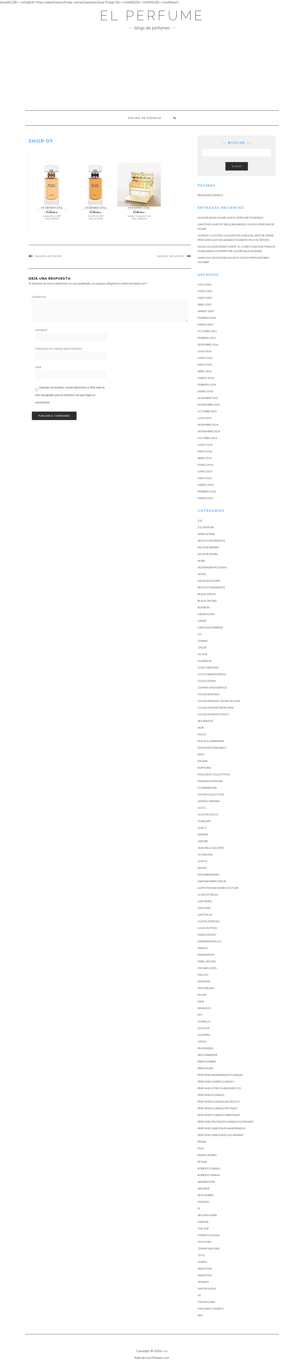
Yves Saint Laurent (211, 1308)
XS (199, 1295)
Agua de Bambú (208, 547)
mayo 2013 (205, 478)
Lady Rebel (205, 901)
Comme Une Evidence (212, 687)
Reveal (202, 1161)
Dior (201, 727)
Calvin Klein (206, 614)
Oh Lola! (204, 1028)
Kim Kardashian (208, 874)
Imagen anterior (48, 256)
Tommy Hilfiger (208, 1248)
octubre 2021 (207, 331)
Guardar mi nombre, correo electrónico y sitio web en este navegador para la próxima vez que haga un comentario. (70, 394)
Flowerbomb (207, 787)
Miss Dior (204, 981)
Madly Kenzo (207, 934)
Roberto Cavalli (209, 1168)
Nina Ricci (204, 1008)
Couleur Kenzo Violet (213, 714)
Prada (202, 1141)
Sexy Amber (205, 1195)
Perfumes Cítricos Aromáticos (219, 1088)
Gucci (202, 807)
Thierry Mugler (208, 1235)
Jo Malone (205, 854)
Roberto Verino (209, 1175)
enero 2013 (205, 498)
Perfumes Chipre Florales (216, 1081)
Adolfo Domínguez (211, 540)
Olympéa (204, 1034)
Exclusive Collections (214, 774)
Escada (203, 761)
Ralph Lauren (207, 1155)
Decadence (205, 721)
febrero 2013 (207, 491)
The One (203, 1228)
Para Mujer (205, 1068)
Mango (203, 948)
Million (203, 974)
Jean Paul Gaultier (211, 847)
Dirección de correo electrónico (58, 348)
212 (200, 520)
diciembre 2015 (208, 398)
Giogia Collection (211, 794)
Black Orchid (207, 600)
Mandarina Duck (209, 941)
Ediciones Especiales (212, 747)
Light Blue (205, 914)
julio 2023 (205, 284)
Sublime (203, 1221)
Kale (165, 1351)
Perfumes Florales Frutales (217, 1108)
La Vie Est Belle (208, 894)
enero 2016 (205, 391)
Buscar (236, 166)
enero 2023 (205, 324)
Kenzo (202, 867)
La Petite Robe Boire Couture (218, 888)
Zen (200, 1315)
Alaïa (201, 560)
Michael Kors (207, 968)
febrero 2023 (207, 317)
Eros (201, 754)
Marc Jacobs (207, 961)
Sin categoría (207, 1215)
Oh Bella (204, 1021)
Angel (202, 574)
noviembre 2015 (209, 404)
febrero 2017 (207, 337)
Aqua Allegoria (209, 580)
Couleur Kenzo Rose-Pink (216, 707)
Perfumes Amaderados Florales (220, 1075)
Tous (201, 1255)
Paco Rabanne (208, 1054)
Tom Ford (204, 1241)
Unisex (202, 1261)
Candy (202, 620)
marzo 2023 (206, 311)
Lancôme (204, 908)
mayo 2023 (205, 297)
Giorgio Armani (209, 801)
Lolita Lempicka (209, 921)
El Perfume (152, 15)
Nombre (41, 330)
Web (38, 367)
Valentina (205, 1268)
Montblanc (206, 988)
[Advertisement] (152, 70)
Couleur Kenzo (209, 694)
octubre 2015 (207, 411)
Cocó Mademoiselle (212, 674)
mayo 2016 (205, 364)
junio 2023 (205, 291)
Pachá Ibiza (205, 1048)
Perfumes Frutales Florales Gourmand (225, 1121)
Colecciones (207, 680)
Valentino (205, 1275)
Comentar (39, 297)
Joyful (202, 861)
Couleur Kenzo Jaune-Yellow (219, 701)
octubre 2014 (207, 438)
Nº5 (200, 1014)
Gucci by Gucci (208, 814)
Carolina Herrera (210, 627)
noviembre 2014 (209, 431)
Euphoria (204, 767)
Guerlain (204, 821)
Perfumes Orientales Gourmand (220, 1135)
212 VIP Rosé (206, 527)
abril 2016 (204, 371)
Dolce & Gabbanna (211, 741)
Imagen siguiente (170, 256)
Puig (201, 1148)
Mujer (202, 994)
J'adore (203, 841)
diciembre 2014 (208, 424)
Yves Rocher (206, 1302)
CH (199, 634)
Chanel (203, 640)
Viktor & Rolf (207, 1288)
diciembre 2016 (208, 344)
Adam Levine (206, 534)
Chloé (202, 647)
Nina (201, 1001)
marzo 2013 (206, 484)
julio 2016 (205, 351)
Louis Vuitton (207, 928)
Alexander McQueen (212, 567)
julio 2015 (205, 418)
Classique (205, 660)
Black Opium (206, 594)
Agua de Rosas (208, 554)
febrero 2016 (207, 384)
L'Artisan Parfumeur (212, 881)
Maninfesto (206, 954)
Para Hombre (207, 1061)
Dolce (202, 734)
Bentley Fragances (211, 587)
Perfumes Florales (211, 1095)
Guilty (202, 827)
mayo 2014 (205, 451)
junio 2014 (205, 444)
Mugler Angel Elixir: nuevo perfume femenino (230, 217)
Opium (202, 1041)
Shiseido (203, 1201)
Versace (203, 1282)
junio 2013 (205, 471)
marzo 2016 (206, 378)
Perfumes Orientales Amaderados (221, 1128)
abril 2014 (204, 458)
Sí (199, 1208)
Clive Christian (208, 667)
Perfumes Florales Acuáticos (218, 1101)
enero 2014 (205, 464)
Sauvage (204, 1188)
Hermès (203, 834)
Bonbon (204, 607)
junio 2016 (205, 358)
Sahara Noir (206, 1181)
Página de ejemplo (144, 118)
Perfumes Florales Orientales (219, 1115)
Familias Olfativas (210, 781)
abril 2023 (204, 304)
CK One (202, 654)
